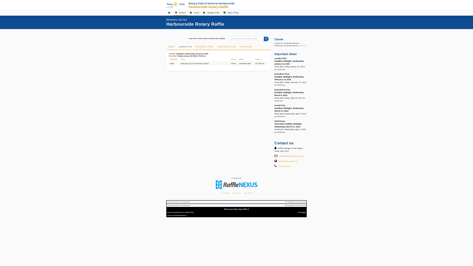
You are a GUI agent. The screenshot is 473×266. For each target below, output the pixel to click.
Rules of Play (232, 12)
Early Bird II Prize (227, 46)
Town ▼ (258, 59)
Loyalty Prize (185, 46)
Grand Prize (246, 46)
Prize (183, 59)
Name (241, 59)
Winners (182, 12)
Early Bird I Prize (204, 46)
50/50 (171, 46)
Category (173, 59)
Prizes (196, 12)
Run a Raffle (248, 193)
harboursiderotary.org (288, 161)
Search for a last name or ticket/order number (207, 38)
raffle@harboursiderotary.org (291, 156)
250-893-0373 (284, 166)
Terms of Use (237, 193)
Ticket (233, 59)
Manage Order (213, 12)
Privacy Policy (225, 193)
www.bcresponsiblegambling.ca (177, 215)
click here (302, 45)
